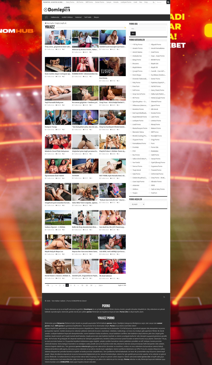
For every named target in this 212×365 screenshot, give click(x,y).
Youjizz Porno (106, 318)
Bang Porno (137, 60)
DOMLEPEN (64, 362)
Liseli (135, 2)
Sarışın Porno (155, 159)
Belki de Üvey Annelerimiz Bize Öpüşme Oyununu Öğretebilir (95, 227)
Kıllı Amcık (154, 109)
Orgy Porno (155, 140)
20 (87, 285)
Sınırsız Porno (137, 166)
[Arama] (168, 2)
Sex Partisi (136, 162)
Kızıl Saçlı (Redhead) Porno (142, 113)
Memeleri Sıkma (138, 132)
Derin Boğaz (137, 75)
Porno (46, 17)
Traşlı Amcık (137, 170)
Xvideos (135, 189)
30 (91, 285)
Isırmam (75, 175)
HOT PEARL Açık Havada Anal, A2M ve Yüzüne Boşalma (120, 176)
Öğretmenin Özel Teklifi (54, 176)
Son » (101, 285)
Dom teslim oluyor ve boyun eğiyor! (59, 74)
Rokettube (154, 151)
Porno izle (124, 312)
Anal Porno (155, 52)
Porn (152, 143)
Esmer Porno (99, 2)
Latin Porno (155, 117)
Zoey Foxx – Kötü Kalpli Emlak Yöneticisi (115, 102)
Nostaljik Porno (156, 136)
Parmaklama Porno (139, 143)
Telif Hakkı (87, 17)
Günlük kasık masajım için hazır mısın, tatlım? (117, 47)
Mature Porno (156, 128)
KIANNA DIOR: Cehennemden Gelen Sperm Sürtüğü (92, 74)
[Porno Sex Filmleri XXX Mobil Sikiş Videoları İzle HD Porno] (57, 9)
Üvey (146, 2)
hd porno (61, 323)
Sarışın (109, 2)
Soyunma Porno (156, 166)
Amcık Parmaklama (157, 48)
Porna (126, 359)
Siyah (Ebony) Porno (158, 162)
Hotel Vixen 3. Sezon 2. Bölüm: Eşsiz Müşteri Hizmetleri (66, 276)
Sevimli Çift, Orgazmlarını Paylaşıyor (86, 276)
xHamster (136, 185)
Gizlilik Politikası (67, 17)
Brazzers (136, 63)
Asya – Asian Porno (158, 56)
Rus (140, 2)
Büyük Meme (137, 67)
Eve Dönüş (103, 78)
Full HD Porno (156, 86)
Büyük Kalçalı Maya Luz (54, 251)
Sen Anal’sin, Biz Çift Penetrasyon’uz (113, 227)
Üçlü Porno (136, 174)
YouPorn (154, 193)
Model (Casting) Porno (140, 136)
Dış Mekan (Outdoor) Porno (160, 75)
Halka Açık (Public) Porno (159, 94)
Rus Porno (136, 155)
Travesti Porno (156, 170)
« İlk (47, 285)
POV (134, 151)
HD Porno (80, 2)
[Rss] (154, 2)
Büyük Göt (154, 63)
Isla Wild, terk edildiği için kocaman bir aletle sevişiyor (121, 251)
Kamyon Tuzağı (51, 127)
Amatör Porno (138, 48)
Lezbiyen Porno (126, 2)
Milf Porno (89, 2)
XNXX (153, 185)
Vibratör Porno (156, 181)
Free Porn (136, 86)
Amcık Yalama (137, 52)
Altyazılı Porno (156, 44)
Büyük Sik (154, 67)
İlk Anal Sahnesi (105, 276)
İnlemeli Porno (156, 102)
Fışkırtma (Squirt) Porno (159, 82)
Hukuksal (78, 17)
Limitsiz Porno (156, 121)
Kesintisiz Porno (138, 109)
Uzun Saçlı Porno (138, 181)
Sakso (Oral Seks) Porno (141, 159)
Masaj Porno (155, 124)
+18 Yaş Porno (137, 44)
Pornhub (136, 147)
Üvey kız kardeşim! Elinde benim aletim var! (116, 127)
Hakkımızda (55, 17)
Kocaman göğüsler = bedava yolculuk (86, 102)
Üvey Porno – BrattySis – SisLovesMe (164, 178)
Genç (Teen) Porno (157, 90)
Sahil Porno (155, 155)
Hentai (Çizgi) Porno (158, 98)
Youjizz (135, 193)
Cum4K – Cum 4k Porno (159, 71)
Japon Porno (155, 105)
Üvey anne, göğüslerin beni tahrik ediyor (61, 47)
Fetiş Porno (136, 82)
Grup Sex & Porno (139, 94)
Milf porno (59, 326)
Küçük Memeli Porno (140, 117)
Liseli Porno (137, 124)
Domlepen (88, 309)
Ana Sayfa (50, 23)
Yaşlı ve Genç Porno (158, 189)
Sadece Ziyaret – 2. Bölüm (55, 227)
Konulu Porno (156, 113)
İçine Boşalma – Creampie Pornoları (145, 102)
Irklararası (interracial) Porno (143, 105)
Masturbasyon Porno (140, 128)
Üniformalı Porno (157, 174)
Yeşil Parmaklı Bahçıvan (54, 102)
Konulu (116, 2)
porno (89, 312)
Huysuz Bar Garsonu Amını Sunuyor (86, 251)
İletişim (96, 17)
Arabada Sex (137, 56)
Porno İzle (154, 147)
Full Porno (136, 90)
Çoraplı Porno (137, 71)
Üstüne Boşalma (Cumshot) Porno (144, 178)
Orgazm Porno (138, 140)
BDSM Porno (155, 60)
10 (82, 285)
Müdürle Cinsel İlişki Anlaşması (57, 151)
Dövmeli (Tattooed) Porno (142, 79)
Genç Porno (70, 2)
